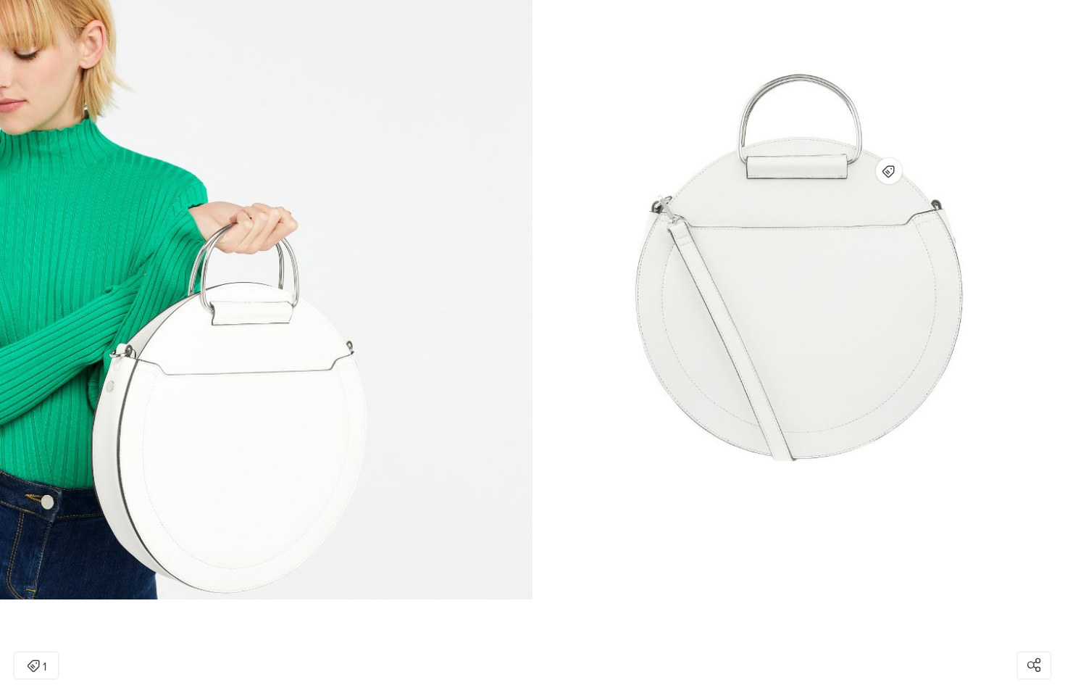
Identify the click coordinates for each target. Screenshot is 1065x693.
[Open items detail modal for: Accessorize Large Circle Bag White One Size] (889, 171)
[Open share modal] (1034, 665)
